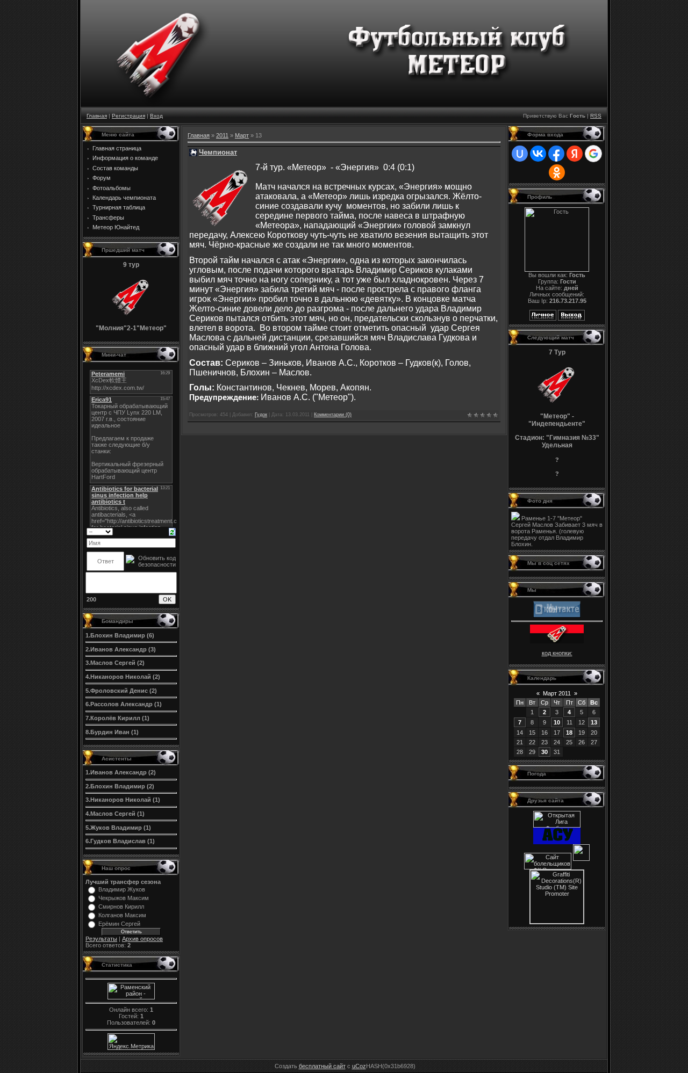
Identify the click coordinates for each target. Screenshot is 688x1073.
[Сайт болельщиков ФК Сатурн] (547, 859)
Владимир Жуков (121, 889)
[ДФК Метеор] (556, 607)
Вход (156, 116)
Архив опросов (142, 939)
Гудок (261, 414)
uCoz (359, 1066)
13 (594, 722)
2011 (222, 135)
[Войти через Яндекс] (575, 154)
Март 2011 (557, 693)
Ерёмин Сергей (119, 923)
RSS (595, 116)
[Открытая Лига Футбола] (556, 817)
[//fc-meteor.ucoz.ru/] (557, 633)
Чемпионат (218, 152)
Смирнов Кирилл (121, 906)
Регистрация (128, 116)
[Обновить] (172, 531)
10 (557, 722)
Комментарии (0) (333, 414)
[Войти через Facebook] (556, 154)
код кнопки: (557, 653)
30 (544, 752)
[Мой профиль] (542, 318)
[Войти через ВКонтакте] (538, 154)
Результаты (101, 939)
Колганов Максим (122, 915)
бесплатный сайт (322, 1066)
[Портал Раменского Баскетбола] (581, 859)
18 (569, 732)
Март (242, 135)
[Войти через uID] (520, 154)
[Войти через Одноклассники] (557, 172)
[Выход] (571, 318)
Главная (97, 116)
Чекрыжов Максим (123, 898)
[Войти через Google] (593, 153)
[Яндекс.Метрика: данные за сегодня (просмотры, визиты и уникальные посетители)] (131, 1041)
